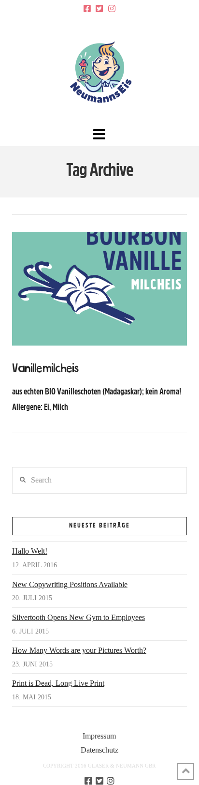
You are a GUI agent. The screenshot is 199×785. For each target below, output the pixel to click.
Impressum (99, 736)
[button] (99, 135)
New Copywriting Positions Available (70, 584)
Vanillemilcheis (45, 368)
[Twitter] (99, 8)
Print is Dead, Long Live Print (58, 683)
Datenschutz (99, 750)
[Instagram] (111, 8)
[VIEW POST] (99, 289)
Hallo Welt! (29, 551)
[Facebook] (87, 8)
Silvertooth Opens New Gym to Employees (78, 617)
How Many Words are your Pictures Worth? (79, 650)
